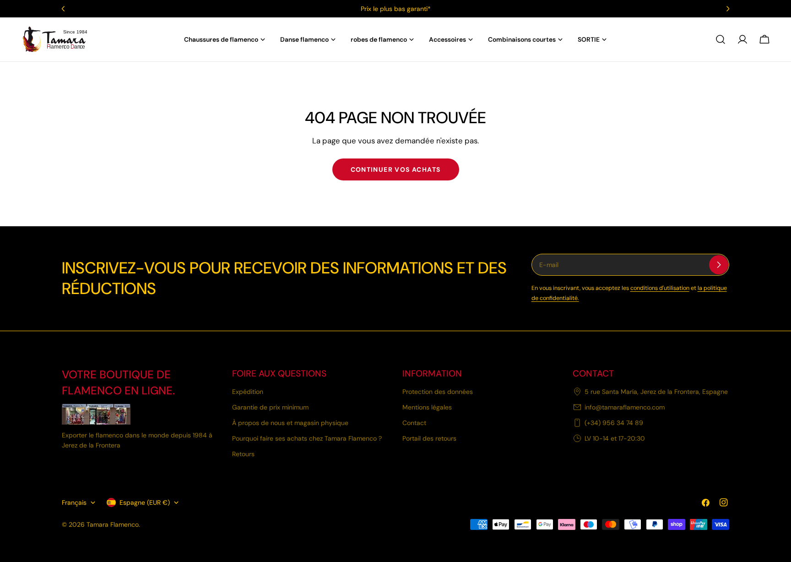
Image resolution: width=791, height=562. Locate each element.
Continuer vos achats (396, 169)
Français (74, 502)
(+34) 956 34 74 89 (614, 423)
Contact (414, 423)
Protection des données (437, 391)
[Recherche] (720, 39)
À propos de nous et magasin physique (290, 423)
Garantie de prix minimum (270, 407)
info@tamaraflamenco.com (625, 407)
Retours (243, 454)
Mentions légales (427, 407)
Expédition (247, 391)
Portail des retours (429, 438)
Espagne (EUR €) (144, 502)
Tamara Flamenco (113, 524)
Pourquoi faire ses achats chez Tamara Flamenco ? (307, 438)
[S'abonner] (718, 264)
